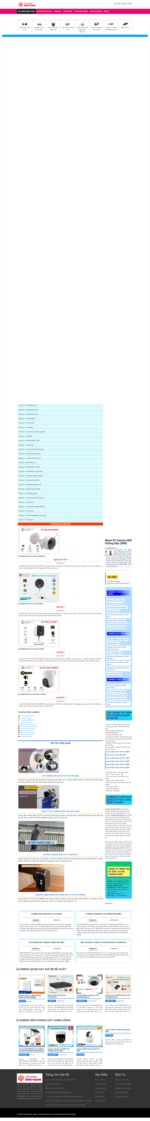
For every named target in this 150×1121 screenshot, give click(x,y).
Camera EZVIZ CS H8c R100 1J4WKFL (33, 694)
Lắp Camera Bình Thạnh (26, 11)
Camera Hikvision (101, 1084)
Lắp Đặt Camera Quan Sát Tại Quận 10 (60, 854)
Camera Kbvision (100, 1088)
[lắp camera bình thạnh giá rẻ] (27, 4)
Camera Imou (99, 1092)
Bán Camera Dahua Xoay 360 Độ (29, 489)
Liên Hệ (106, 11)
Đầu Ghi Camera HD (25, 734)
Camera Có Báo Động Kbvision (29, 409)
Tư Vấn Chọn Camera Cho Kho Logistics (32, 431)
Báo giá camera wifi (113, 611)
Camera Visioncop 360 (26, 502)
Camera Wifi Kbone (113, 643)
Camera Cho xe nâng (26, 427)
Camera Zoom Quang (26, 728)
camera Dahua (26, 718)
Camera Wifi (67, 11)
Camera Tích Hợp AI (25, 730)
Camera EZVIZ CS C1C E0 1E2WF (31, 604)
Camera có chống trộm (26, 445)
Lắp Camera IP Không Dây (27, 726)
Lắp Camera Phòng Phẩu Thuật (29, 440)
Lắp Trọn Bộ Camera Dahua (116, 691)
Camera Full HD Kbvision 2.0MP (29, 467)
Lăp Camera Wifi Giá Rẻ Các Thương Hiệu (60, 776)
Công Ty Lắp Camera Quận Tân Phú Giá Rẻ (60, 811)
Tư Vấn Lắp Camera (81, 11)
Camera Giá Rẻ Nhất (25, 436)
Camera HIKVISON (27, 720)
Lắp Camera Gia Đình (122, 1080)
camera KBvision (26, 722)
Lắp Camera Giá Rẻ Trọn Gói (116, 698)
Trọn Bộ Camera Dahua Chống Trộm (117, 703)
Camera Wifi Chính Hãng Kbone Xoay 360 (32, 515)
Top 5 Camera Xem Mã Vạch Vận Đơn (118, 616)
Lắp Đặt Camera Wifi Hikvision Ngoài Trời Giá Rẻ (117, 648)
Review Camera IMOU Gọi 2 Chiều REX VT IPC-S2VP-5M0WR (60, 895)
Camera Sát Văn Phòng (122, 1084)
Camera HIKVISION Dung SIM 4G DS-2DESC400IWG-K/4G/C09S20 (31, 1050)
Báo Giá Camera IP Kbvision (116, 628)
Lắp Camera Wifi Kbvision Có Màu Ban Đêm (118, 657)
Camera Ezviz (99, 1096)
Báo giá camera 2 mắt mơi (115, 600)
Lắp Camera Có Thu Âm (27, 724)
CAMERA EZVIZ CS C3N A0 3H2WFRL (32, 556)
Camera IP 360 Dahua (26, 520)
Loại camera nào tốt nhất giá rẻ (117, 607)
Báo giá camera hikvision (115, 603)
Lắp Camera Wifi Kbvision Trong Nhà (31, 471)
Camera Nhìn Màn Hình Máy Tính (30, 454)
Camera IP (57, 11)
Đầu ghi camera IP (25, 736)
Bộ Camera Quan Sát (44, 11)
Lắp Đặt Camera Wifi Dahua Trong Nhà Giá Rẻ (118, 669)
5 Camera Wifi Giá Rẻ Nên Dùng (117, 624)
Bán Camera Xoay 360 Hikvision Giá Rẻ (31, 506)
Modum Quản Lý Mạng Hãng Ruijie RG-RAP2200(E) (30, 996)
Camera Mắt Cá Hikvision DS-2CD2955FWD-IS (88, 996)
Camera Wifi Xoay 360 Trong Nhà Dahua (118, 663)
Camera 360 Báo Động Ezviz (28, 493)
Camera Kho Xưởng (121, 1092)
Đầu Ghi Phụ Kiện (96, 11)
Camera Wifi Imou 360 (114, 673)
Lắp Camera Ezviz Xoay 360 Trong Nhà (31, 498)
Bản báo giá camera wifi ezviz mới (30, 458)
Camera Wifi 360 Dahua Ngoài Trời (30, 484)
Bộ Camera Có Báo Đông (27, 418)
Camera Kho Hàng (121, 1096)
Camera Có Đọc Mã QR (26, 423)
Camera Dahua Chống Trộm (28, 405)
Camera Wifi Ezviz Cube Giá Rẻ (29, 480)
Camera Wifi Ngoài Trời (114, 653)
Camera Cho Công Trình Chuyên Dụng (31, 449)
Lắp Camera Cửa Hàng (122, 1088)
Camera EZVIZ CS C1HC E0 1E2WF (31, 649)
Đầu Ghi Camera (100, 1101)
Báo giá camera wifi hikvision (116, 620)
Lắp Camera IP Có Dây (26, 732)
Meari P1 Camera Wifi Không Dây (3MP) (118, 542)
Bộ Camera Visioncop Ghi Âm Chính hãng (116, 686)
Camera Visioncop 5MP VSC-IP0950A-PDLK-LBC (59, 1050)
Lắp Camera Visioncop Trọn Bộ (117, 695)
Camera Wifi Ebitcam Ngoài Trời (117, 639)
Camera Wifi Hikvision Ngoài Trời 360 (31, 476)
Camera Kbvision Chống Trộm (28, 414)
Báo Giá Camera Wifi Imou (27, 462)
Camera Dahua (100, 1080)
